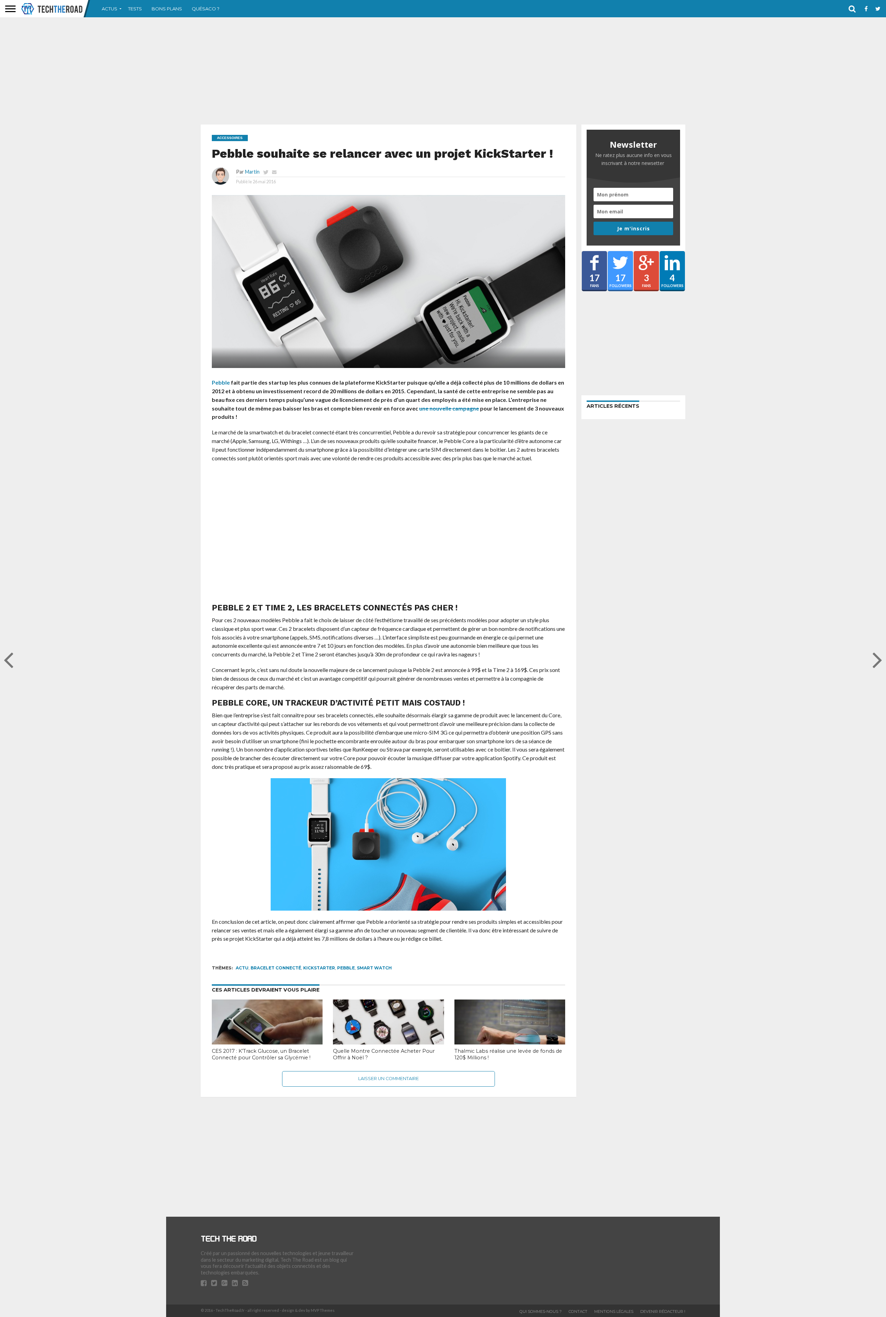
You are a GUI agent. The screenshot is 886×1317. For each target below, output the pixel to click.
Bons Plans (167, 8)
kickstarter (319, 967)
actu (242, 967)
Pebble (221, 382)
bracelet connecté (276, 967)
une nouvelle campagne (449, 408)
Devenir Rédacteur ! (662, 1311)
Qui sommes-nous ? (540, 1311)
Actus (109, 8)
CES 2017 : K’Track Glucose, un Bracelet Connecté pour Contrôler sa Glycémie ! (261, 1054)
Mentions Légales (613, 1311)
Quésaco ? (205, 8)
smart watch (374, 967)
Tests (135, 8)
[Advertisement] (443, 70)
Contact (578, 1311)
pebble (346, 967)
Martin (252, 172)
